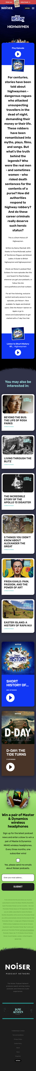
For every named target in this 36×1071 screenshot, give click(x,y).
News (18, 1052)
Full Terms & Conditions (27, 930)
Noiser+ (27, 8)
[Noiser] (7, 8)
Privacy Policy (18, 1039)
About (18, 1047)
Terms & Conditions (18, 1035)
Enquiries (18, 1056)
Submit (18, 886)
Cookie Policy (18, 1043)
